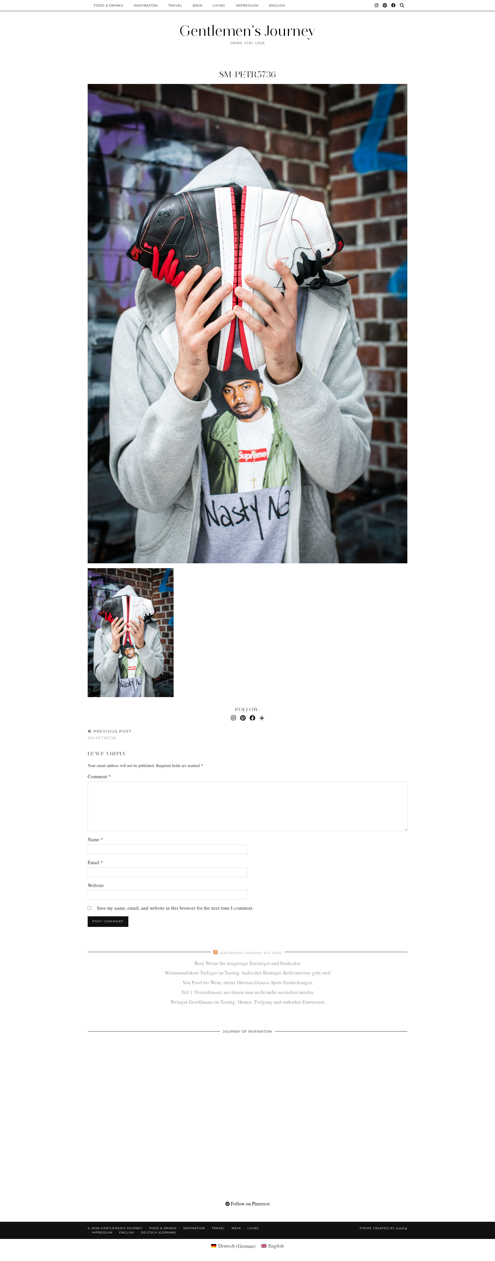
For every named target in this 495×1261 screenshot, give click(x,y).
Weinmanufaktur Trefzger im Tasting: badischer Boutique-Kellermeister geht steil (248, 972)
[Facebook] (393, 5)
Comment (99, 776)
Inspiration (146, 5)
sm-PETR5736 (247, 74)
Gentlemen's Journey (247, 31)
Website (96, 885)
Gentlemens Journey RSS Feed (250, 953)
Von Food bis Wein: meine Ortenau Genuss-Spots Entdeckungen (247, 982)
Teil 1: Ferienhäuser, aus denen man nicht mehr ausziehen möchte (247, 992)
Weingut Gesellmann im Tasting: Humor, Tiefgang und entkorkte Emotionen (247, 1002)
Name (95, 839)
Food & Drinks (108, 5)
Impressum (247, 5)
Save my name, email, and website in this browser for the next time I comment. (175, 908)
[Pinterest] (385, 5)
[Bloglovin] (261, 718)
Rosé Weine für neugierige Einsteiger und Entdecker (248, 963)
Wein (197, 5)
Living (219, 5)
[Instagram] (377, 5)
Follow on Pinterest (250, 1203)
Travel (175, 5)
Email (95, 862)
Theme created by (383, 1228)
